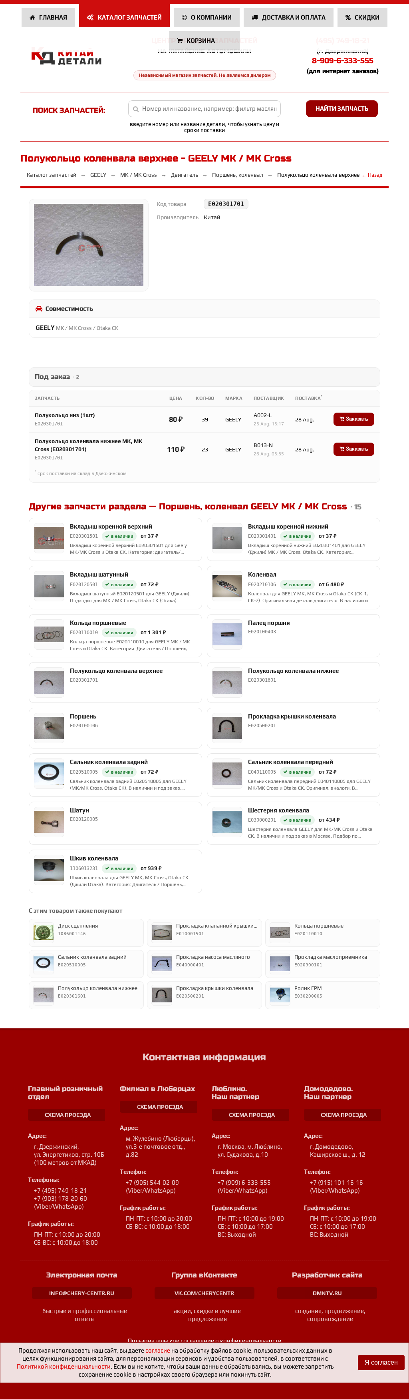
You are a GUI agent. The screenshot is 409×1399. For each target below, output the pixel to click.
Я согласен (381, 1362)
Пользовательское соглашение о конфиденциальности (205, 1340)
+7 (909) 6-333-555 (244, 1182)
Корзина (200, 40)
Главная (52, 17)
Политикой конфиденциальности (64, 1366)
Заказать (356, 419)
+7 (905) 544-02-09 (152, 1182)
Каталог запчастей (129, 17)
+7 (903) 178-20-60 (60, 1198)
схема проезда (68, 1115)
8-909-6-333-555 (342, 60)
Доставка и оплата (293, 17)
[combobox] (204, 108)
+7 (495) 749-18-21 (60, 1190)
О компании (211, 17)
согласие (157, 1350)
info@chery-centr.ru (81, 1293)
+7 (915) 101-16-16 (336, 1182)
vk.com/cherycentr (204, 1293)
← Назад (371, 175)
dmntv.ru (327, 1293)
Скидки (366, 17)
